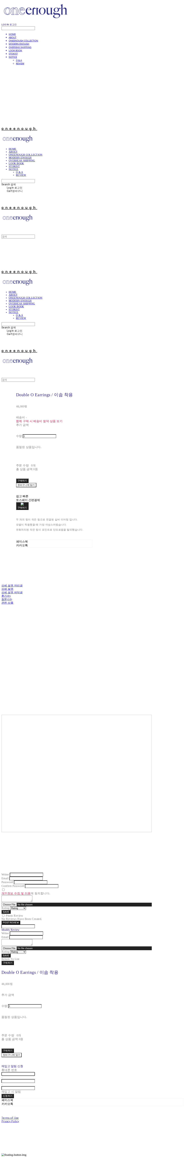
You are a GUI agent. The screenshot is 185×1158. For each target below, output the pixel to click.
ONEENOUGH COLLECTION (23, 40)
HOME (12, 34)
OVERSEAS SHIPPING (20, 47)
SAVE (6, 911)
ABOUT (12, 37)
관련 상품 (7, 602)
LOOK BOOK (15, 50)
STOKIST (13, 53)
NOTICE (13, 57)
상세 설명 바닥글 (12, 592)
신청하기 (7, 1096)
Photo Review (14, 915)
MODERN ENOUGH (19, 44)
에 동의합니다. (25, 893)
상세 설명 (7, 589)
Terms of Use (10, 1117)
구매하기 (7, 962)
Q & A (19, 60)
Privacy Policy (10, 1121)
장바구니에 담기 (11, 1055)
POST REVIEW (11, 922)
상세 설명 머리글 (12, 585)
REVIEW (20, 63)
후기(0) (5, 595)
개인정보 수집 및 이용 (16, 893)
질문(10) (6, 599)
